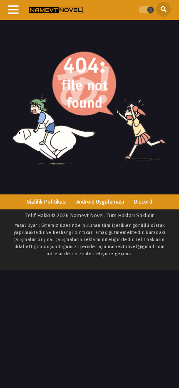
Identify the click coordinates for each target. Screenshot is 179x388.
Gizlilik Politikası (47, 202)
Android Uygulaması (100, 202)
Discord (143, 202)
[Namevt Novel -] (56, 10)
